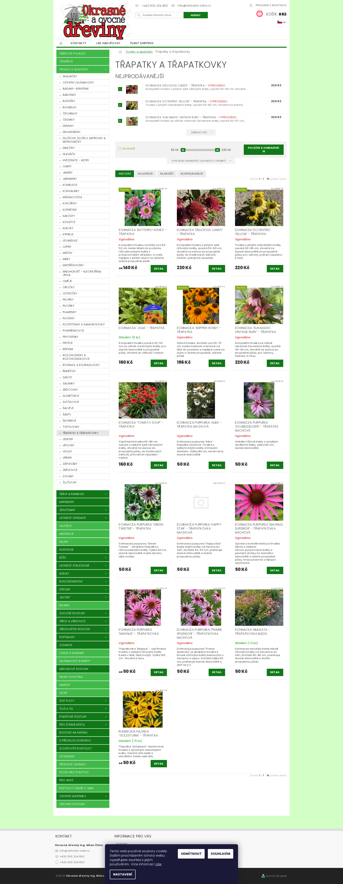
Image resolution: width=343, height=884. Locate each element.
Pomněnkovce (73, 331)
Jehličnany (67, 510)
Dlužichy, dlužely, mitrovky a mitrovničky (84, 140)
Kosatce (69, 222)
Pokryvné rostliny (73, 717)
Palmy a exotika (71, 677)
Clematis (65, 645)
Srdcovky (70, 390)
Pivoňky (68, 306)
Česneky (68, 120)
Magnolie (66, 534)
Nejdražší (166, 173)
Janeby (68, 173)
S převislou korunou (75, 740)
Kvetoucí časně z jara (76, 788)
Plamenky (69, 312)
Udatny (68, 439)
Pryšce (68, 343)
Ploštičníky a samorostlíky (84, 324)
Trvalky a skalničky (73, 69)
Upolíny (68, 445)
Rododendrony (71, 581)
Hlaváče (69, 154)
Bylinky (64, 605)
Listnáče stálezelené (74, 566)
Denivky (68, 126)
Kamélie (64, 685)
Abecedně (125, 173)
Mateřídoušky (73, 265)
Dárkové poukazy (72, 53)
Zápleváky (70, 464)
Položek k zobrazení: (263, 149)
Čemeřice (66, 61)
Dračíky (69, 148)
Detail (159, 269)
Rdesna (68, 349)
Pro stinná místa (72, 725)
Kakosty (69, 216)
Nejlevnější (145, 173)
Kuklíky (68, 228)
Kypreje (68, 234)
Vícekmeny (67, 756)
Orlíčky (68, 287)
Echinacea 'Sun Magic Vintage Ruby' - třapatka (191, 117)
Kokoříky (70, 203)
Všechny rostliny (72, 804)
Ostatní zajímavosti (78, 82)
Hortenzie (66, 550)
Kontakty (79, 43)
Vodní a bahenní (71, 653)
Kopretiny (70, 210)
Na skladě (128, 148)
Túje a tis (66, 709)
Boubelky (70, 107)
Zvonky (68, 476)
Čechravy (70, 113)
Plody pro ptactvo (74, 772)
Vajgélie (65, 526)
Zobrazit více (199, 132)
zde (158, 864)
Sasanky (69, 383)
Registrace (279, 5)
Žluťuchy (70, 482)
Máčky (67, 253)
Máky (66, 259)
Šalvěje (68, 408)
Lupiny (67, 247)
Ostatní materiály (72, 796)
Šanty (67, 414)
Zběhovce (70, 470)
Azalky (64, 573)
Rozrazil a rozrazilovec (81, 365)
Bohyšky (69, 101)
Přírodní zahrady (72, 764)
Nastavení (122, 874)
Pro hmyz (66, 780)
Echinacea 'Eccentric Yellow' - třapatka (186, 101)
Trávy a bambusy (71, 494)
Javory (64, 597)
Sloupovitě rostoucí (75, 748)
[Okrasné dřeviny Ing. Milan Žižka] (95, 21)
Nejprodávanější (192, 173)
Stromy (64, 589)
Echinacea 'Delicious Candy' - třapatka (185, 85)
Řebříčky (69, 371)
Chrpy (67, 166)
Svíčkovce (71, 402)
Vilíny (63, 693)
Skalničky (70, 76)
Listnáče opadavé (72, 518)
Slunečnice (71, 396)
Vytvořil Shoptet (276, 876)
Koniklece (70, 185)
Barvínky (69, 95)
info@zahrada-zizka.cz (75, 851)
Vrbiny (67, 458)
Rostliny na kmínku (73, 733)
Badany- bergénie (76, 89)
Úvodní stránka (61, 43)
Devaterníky (72, 132)
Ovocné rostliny (72, 613)
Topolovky (71, 427)
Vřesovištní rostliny (74, 629)
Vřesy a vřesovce (72, 621)
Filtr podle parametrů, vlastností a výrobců (199, 160)
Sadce (67, 377)
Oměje (67, 281)
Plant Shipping (141, 43)
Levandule (70, 241)
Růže (62, 558)
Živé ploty (66, 701)
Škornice (69, 421)
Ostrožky (70, 293)
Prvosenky (70, 337)
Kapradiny (66, 502)
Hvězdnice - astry (76, 160)
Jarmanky (70, 179)
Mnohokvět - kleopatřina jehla (82, 273)
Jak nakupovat (108, 43)
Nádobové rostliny (73, 669)
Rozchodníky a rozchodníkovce (76, 357)
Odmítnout (191, 853)
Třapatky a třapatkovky (80, 433)
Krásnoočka (72, 197)
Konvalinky (71, 191)
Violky (67, 451)
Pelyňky (68, 300)
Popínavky (67, 637)
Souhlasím (220, 853)
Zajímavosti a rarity (74, 661)
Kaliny (63, 542)
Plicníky (69, 318)
